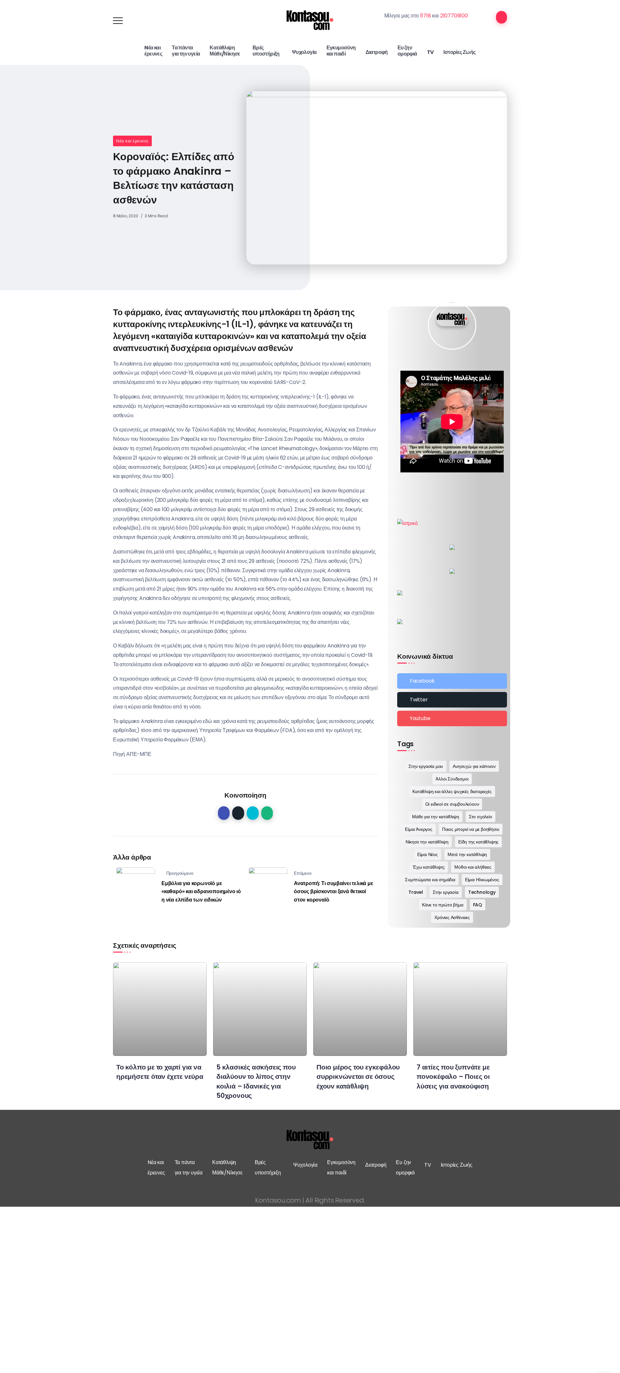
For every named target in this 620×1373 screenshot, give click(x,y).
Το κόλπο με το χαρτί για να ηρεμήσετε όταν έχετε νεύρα (159, 1071)
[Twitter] (452, 699)
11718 (425, 15)
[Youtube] (452, 718)
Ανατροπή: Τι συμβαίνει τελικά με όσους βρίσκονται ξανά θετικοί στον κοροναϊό (333, 891)
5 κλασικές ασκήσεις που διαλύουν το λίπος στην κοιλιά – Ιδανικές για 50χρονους (255, 1081)
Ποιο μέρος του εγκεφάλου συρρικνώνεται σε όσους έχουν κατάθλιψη (358, 1076)
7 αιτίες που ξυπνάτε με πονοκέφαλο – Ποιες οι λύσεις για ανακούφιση (453, 1076)
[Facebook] (452, 681)
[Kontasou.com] (310, 20)
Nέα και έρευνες (132, 141)
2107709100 (454, 15)
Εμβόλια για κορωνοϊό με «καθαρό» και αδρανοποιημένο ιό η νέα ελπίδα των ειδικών (201, 891)
